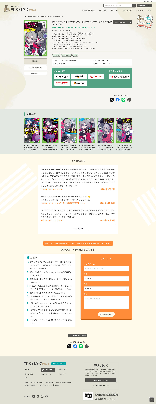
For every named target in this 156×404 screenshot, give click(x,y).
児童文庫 (36, 16)
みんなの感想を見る (35, 68)
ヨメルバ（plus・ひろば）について (34, 382)
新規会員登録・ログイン (144, 5)
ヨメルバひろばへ (58, 364)
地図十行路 (58, 30)
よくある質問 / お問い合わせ (63, 382)
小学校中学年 (66, 55)
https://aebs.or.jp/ (109, 399)
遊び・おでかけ (127, 10)
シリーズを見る (35, 73)
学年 (85, 274)
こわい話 (56, 55)
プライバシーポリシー (46, 385)
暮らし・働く (115, 10)
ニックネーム (89, 264)
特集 (149, 10)
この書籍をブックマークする (123, 22)
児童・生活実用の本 (88, 10)
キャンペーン (140, 10)
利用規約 (57, 385)
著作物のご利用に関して (31, 385)
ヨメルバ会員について (100, 385)
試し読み (35, 61)
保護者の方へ (49, 382)
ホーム (27, 369)
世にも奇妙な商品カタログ (55, 16)
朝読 (76, 55)
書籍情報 (30, 16)
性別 (85, 284)
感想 (85, 294)
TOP (25, 16)
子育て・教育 (102, 10)
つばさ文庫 (43, 16)
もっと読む (77, 229)
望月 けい (68, 30)
